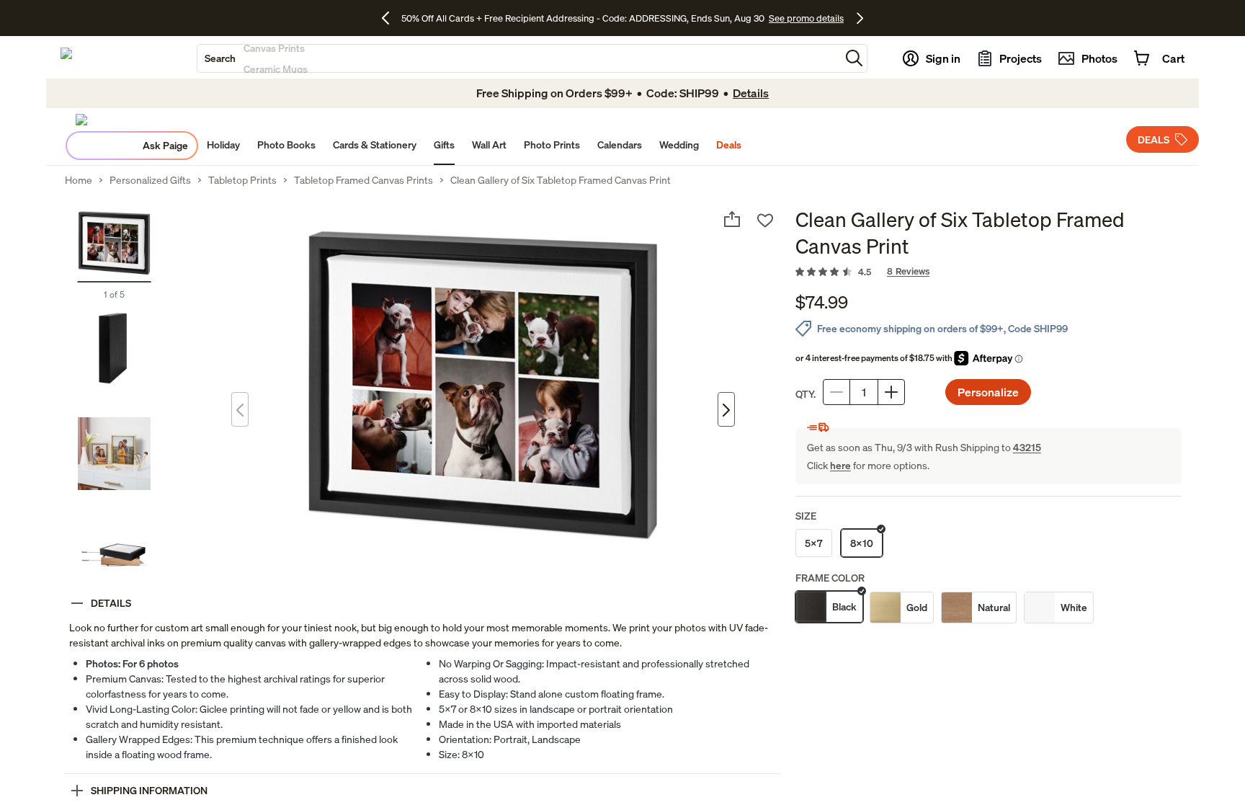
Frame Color (830, 577)
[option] (829, 607)
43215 (1027, 447)
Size (805, 515)
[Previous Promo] (391, 18)
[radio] (813, 543)
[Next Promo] (860, 18)
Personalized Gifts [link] (150, 180)
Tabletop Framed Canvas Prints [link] (363, 180)
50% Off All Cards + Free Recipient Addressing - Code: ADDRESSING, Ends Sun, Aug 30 (582, 18)
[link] (988, 272)
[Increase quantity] (891, 392)
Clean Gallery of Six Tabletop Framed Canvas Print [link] (560, 180)
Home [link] (78, 180)
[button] (854, 58)
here (840, 465)
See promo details (806, 18)
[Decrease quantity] (836, 392)
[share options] (732, 219)
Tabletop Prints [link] (242, 180)
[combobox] (519, 58)
